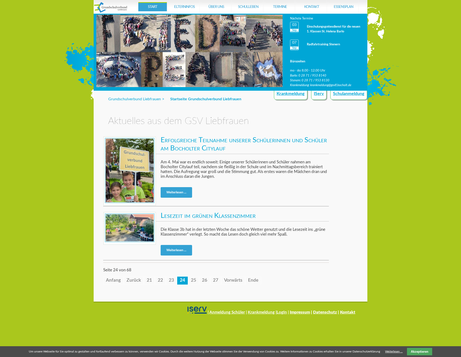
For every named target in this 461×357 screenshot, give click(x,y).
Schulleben (248, 7)
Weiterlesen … (177, 193)
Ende (253, 280)
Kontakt (311, 7)
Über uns (216, 7)
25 (193, 280)
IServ (319, 94)
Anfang (113, 280)
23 (171, 280)
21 (149, 280)
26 (204, 280)
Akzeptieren (419, 351)
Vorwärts (233, 280)
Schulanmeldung (348, 94)
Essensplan (343, 7)
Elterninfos (184, 7)
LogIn (282, 312)
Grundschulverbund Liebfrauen (134, 99)
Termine (280, 7)
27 (215, 280)
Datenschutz (325, 312)
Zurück (134, 280)
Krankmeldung (291, 94)
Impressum (300, 312)
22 (160, 280)
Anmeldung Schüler (227, 312)
